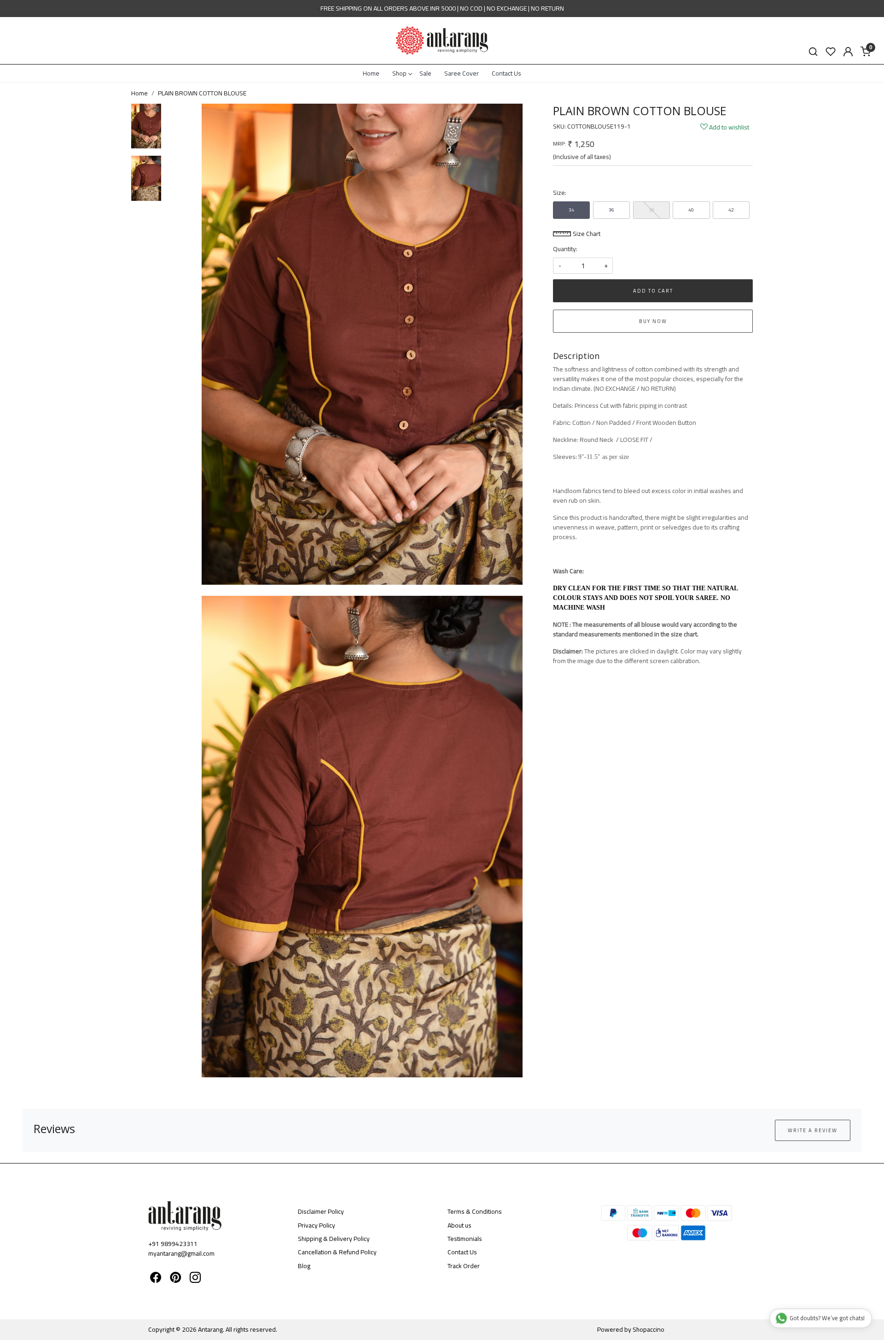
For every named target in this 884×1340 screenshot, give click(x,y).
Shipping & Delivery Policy (334, 1239)
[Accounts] (848, 52)
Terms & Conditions (475, 1211)
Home (371, 73)
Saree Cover (461, 73)
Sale (425, 73)
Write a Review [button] (812, 1130)
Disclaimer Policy (321, 1211)
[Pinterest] (175, 1279)
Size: (559, 193)
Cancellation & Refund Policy (337, 1252)
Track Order (464, 1266)
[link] (813, 52)
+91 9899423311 (173, 1244)
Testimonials (465, 1239)
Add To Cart (653, 290)
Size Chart (585, 234)
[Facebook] (155, 1279)
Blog (304, 1266)
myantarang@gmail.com (181, 1253)
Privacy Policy (316, 1225)
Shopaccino (648, 1329)
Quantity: (565, 249)
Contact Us (506, 73)
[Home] (442, 40)
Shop (399, 73)
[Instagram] (195, 1279)
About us (459, 1225)
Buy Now (653, 321)
